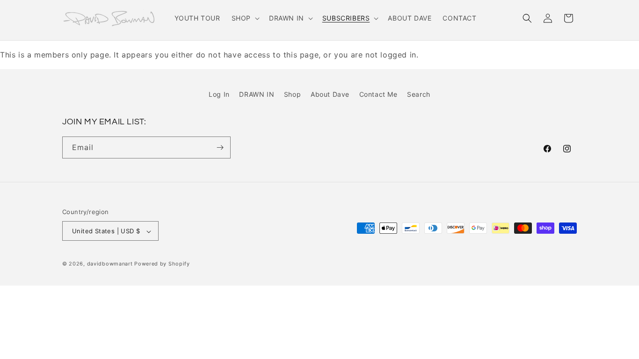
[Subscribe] (220, 147)
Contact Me (378, 94)
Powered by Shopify (162, 264)
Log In (219, 94)
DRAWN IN (256, 94)
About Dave (330, 94)
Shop (292, 94)
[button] (244, 18)
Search (418, 94)
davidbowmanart (110, 264)
